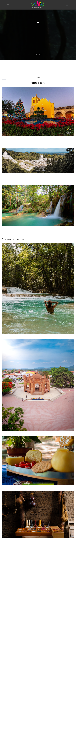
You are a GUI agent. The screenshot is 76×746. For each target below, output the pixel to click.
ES (3, 4)
